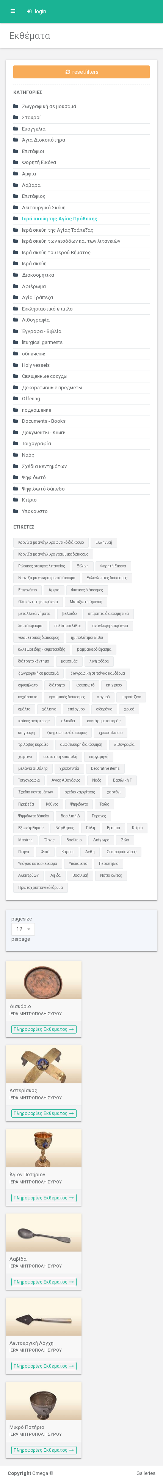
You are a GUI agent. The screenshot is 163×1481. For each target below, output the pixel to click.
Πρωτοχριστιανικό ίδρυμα (40, 887)
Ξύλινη (83, 566)
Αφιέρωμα (33, 286)
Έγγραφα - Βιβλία (41, 331)
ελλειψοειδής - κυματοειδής (41, 649)
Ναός (27, 455)
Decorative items (105, 768)
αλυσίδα (68, 721)
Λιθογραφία (35, 320)
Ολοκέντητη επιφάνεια (38, 602)
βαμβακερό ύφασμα (94, 649)
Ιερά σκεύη (34, 263)
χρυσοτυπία (69, 768)
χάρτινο (25, 757)
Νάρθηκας (64, 828)
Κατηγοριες (27, 92)
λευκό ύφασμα (30, 626)
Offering (30, 398)
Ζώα (125, 840)
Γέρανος (99, 816)
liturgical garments (42, 342)
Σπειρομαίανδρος (121, 852)
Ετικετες (23, 527)
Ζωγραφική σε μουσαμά (48, 106)
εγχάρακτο (27, 697)
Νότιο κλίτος (111, 875)
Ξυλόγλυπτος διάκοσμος (107, 578)
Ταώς (104, 804)
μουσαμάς (69, 661)
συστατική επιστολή (60, 757)
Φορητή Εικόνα (38, 162)
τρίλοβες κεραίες (33, 744)
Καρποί (67, 852)
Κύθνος (52, 804)
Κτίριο (29, 500)
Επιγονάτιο (27, 590)
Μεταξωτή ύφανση (86, 602)
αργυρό (103, 697)
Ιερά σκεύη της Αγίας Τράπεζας (57, 230)
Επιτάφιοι (32, 151)
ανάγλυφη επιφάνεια (110, 626)
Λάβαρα (31, 185)
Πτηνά (23, 852)
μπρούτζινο (131, 697)
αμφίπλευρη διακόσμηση (81, 744)
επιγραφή (26, 733)
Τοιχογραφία (36, 443)
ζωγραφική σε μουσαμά (38, 673)
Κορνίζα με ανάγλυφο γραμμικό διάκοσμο (53, 554)
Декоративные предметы (51, 387)
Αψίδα (55, 875)
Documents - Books (43, 421)
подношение (36, 410)
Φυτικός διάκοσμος (87, 590)
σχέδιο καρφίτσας (80, 792)
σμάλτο (24, 709)
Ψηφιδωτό (33, 477)
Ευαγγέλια (33, 129)
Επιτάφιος (33, 196)
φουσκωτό (85, 685)
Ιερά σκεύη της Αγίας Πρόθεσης (59, 218)
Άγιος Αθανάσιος (66, 780)
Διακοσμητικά (37, 275)
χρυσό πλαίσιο (110, 733)
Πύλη (90, 828)
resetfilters (85, 72)
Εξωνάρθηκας (31, 828)
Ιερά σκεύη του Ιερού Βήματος (56, 252)
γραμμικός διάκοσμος (67, 697)
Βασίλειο (74, 840)
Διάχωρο (101, 840)
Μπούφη (25, 840)
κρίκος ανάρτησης (34, 721)
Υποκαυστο (34, 511)
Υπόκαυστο (78, 864)
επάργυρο (76, 709)
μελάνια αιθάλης (33, 768)
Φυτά (45, 852)
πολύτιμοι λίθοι (67, 626)
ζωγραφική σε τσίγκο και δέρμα (98, 673)
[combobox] (23, 929)
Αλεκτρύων (28, 875)
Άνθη (90, 852)
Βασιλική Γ (122, 780)
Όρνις (49, 840)
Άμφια (28, 174)
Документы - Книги (43, 432)
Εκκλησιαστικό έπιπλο (47, 309)
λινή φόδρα (99, 661)
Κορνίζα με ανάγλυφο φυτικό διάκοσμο (51, 542)
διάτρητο (57, 685)
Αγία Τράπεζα (37, 297)
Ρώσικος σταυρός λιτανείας (41, 566)
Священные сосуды (44, 376)
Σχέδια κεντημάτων (44, 466)
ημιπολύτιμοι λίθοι (87, 637)
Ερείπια (113, 828)
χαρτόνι (114, 792)
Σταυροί (31, 117)
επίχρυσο (114, 685)
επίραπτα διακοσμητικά (108, 614)
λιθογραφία (124, 744)
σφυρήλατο (28, 685)
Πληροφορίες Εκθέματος (41, 1029)
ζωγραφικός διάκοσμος (67, 733)
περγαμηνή (98, 757)
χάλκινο (49, 709)
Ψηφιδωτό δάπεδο (43, 489)
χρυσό (129, 709)
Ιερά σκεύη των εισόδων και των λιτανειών (70, 241)
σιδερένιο (104, 709)
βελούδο (69, 614)
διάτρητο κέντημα (33, 661)
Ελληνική (104, 542)
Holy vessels (35, 365)
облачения (34, 354)
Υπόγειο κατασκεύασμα (37, 864)
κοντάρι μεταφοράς (104, 721)
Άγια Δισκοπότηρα (43, 140)
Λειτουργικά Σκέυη (43, 207)
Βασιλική (80, 875)
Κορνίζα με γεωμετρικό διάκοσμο (46, 578)
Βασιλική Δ (70, 816)
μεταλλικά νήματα (34, 614)
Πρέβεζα (26, 804)
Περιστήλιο (108, 864)
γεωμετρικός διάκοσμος (38, 637)
